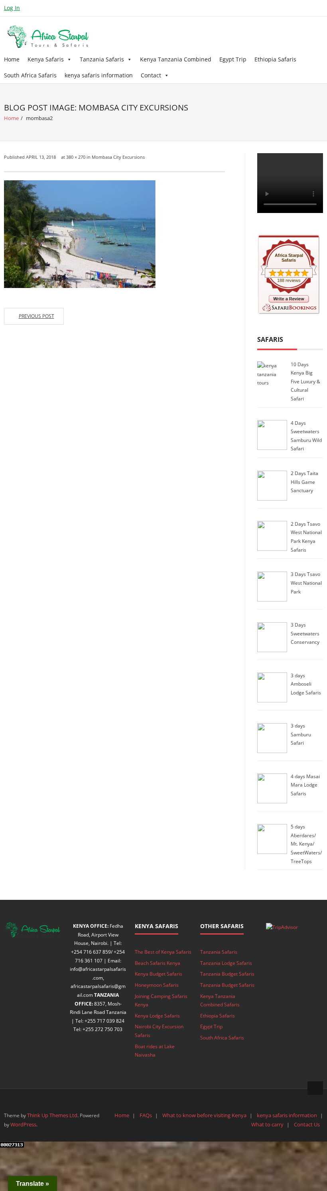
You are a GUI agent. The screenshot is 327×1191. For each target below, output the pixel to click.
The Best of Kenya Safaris (163, 951)
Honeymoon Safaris (157, 985)
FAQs (146, 1115)
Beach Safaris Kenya (157, 963)
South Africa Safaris (30, 75)
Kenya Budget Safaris (158, 973)
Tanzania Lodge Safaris (226, 963)
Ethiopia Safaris (275, 59)
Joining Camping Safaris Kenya (161, 1000)
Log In (12, 8)
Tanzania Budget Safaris (227, 973)
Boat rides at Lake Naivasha (155, 1051)
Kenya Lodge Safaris (157, 1015)
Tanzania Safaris (102, 59)
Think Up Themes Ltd (52, 1115)
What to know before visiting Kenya (204, 1115)
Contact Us (307, 1124)
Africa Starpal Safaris (289, 257)
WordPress (23, 1124)
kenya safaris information (99, 75)
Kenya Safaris (46, 59)
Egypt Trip (232, 59)
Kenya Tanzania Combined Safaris (220, 1000)
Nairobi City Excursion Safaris (159, 1031)
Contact (151, 75)
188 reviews (289, 280)
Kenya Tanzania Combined (175, 59)
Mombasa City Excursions (118, 157)
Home (12, 59)
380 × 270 (75, 157)
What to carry (267, 1124)
